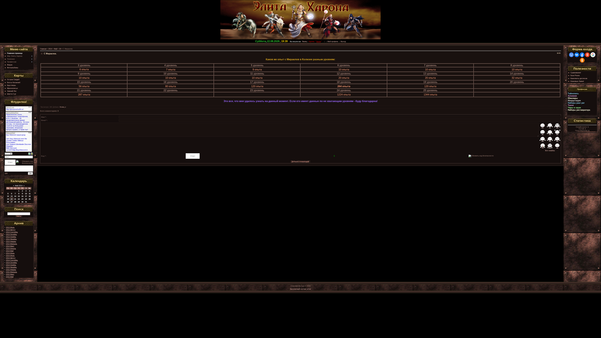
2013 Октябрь (11, 234)
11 (30, 194)
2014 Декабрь (11, 267)
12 (8, 196)
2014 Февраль (11, 244)
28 (15, 202)
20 (12, 199)
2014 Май (9, 251)
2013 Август (10, 230)
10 (26, 194)
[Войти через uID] (571, 54)
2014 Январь (11, 241)
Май (55, 49)
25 (30, 199)
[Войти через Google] (592, 54)
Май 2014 (19, 186)
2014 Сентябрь (12, 260)
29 (19, 202)
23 (22, 199)
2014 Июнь (10, 253)
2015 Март (10, 274)
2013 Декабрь (11, 239)
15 (19, 196)
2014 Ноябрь (11, 265)
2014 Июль (10, 255)
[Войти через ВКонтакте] (576, 54)
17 (26, 196)
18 (30, 196)
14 (15, 196)
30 (22, 202)
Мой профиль (332, 41)
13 (12, 196)
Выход (343, 41)
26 (8, 202)
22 (19, 199)
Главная (43, 49)
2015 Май (9, 277)
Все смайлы (550, 150)
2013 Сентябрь (12, 232)
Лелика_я (63, 107)
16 (22, 196)
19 (8, 199)
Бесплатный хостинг (298, 289)
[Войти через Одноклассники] (582, 60)
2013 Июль (10, 227)
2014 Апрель (11, 248)
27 (12, 202)
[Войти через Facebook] (582, 54)
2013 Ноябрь (11, 237)
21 (15, 199)
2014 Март (10, 246)
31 (26, 202)
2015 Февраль (11, 272)
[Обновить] (29, 153)
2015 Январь (11, 270)
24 (26, 199)
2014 (50, 49)
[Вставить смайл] (32, 153)
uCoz (309, 289)
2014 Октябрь (11, 263)
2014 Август (10, 258)
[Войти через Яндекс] (587, 54)
